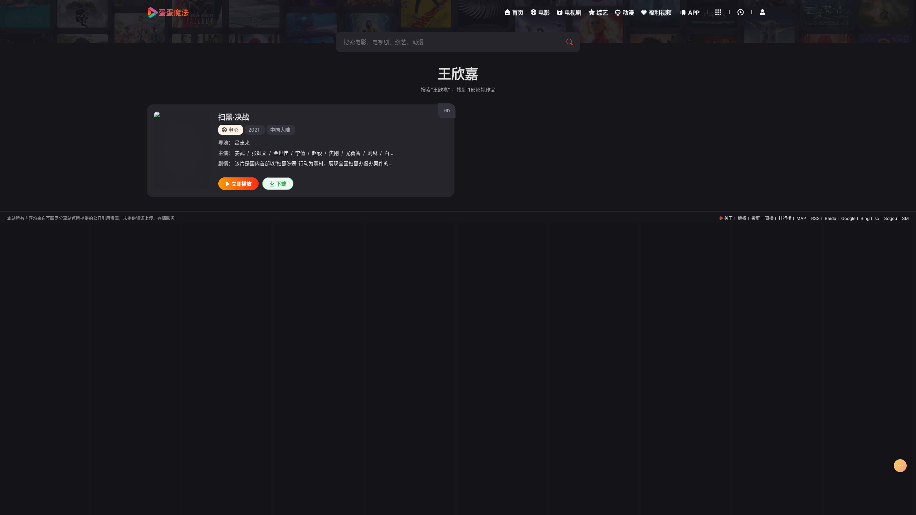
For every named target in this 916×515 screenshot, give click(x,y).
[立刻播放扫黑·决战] (181, 150)
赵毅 (317, 153)
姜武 (240, 153)
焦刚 (334, 153)
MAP (801, 218)
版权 (742, 218)
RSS (815, 218)
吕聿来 (242, 142)
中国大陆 (280, 130)
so (876, 218)
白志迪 (391, 153)
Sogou (890, 218)
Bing (865, 218)
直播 (769, 218)
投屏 (755, 218)
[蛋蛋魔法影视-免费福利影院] (168, 12)
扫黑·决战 (233, 117)
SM (905, 218)
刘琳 (372, 153)
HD (447, 110)
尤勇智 (353, 153)
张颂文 (259, 153)
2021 (254, 130)
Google (848, 218)
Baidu (830, 218)
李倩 (300, 153)
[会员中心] (762, 12)
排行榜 (785, 218)
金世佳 (280, 153)
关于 (728, 218)
